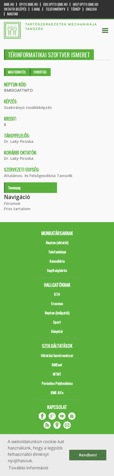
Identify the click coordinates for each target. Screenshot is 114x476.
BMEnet (57, 364)
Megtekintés (17, 72)
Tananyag (14, 187)
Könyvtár (57, 331)
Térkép (76, 9)
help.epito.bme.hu (85, 4)
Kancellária (57, 261)
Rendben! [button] (88, 454)
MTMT (57, 374)
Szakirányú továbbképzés (28, 107)
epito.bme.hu (28, 4)
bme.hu (9, 4)
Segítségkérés (57, 270)
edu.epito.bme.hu (55, 4)
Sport (57, 322)
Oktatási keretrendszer (57, 355)
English (91, 9)
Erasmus (57, 303)
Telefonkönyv (55, 9)
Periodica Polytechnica (57, 383)
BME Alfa (57, 392)
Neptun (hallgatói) (57, 312)
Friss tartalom (17, 208)
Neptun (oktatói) (57, 242)
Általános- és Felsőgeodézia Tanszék (38, 175)
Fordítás (40, 72)
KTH (57, 294)
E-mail (36, 9)
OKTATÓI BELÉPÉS (15, 9)
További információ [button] (28, 468)
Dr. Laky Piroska (18, 141)
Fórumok (12, 203)
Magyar (12, 14)
